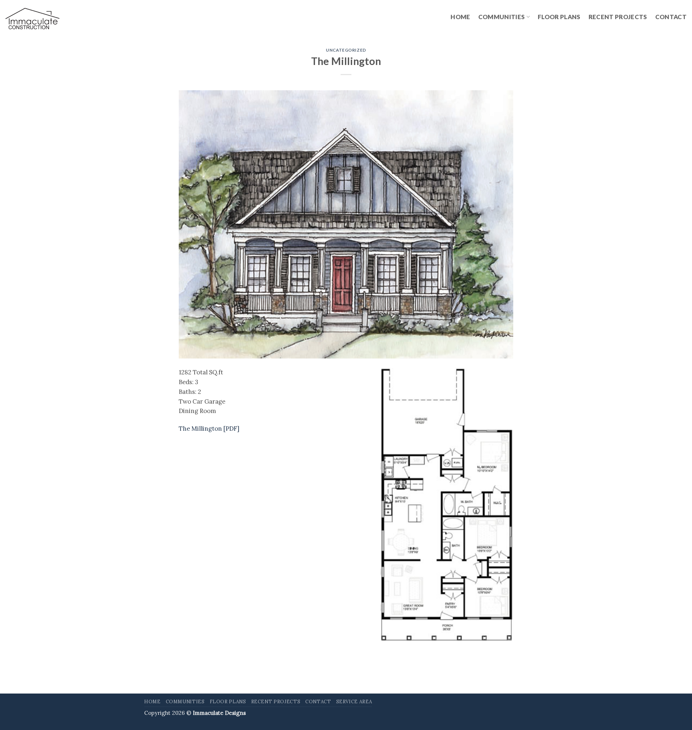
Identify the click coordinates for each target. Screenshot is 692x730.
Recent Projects (618, 17)
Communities (501, 17)
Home (460, 17)
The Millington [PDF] (209, 429)
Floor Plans (559, 17)
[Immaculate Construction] (32, 19)
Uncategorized (346, 50)
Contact (671, 17)
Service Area (354, 702)
